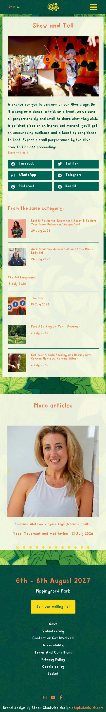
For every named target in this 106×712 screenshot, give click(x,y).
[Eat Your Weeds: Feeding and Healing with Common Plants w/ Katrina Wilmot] (17, 363)
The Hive (37, 298)
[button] (30, 164)
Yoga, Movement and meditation (40, 534)
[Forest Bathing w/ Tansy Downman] (17, 334)
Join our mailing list (53, 607)
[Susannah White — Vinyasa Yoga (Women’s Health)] (53, 471)
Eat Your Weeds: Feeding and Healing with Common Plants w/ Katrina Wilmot (61, 357)
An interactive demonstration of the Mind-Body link (62, 251)
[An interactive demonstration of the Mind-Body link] (17, 257)
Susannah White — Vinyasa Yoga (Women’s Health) (53, 524)
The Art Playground (21, 278)
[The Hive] (17, 306)
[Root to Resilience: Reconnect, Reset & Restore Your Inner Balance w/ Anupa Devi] (17, 228)
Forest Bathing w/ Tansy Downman (55, 327)
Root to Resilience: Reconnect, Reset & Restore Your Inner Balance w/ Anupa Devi (64, 222)
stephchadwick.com (87, 708)
